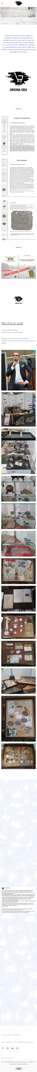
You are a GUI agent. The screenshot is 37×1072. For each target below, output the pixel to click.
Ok (19, 1068)
